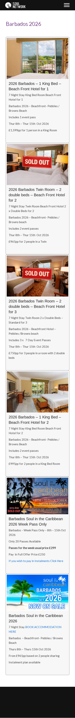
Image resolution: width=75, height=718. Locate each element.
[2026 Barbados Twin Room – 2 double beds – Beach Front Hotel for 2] (37, 198)
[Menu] (66, 5)
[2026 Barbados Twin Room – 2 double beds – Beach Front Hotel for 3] (37, 312)
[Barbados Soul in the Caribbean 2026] (37, 624)
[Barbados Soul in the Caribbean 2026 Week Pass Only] (37, 525)
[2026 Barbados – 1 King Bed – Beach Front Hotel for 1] (37, 90)
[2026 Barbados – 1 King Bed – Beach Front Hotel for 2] (37, 423)
